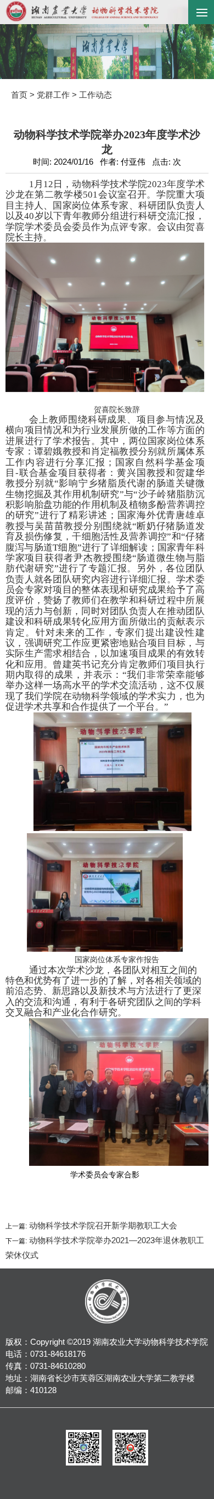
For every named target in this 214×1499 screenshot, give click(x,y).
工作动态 (95, 94)
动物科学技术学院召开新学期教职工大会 (102, 1225)
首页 (19, 94)
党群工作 (53, 94)
